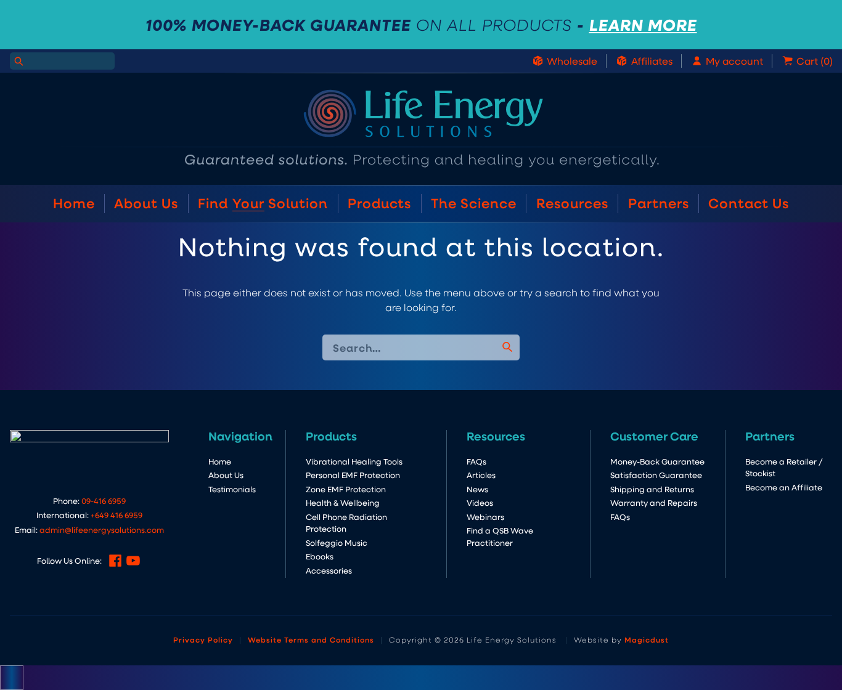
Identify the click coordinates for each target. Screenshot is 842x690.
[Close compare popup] (11, 677)
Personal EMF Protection (353, 474)
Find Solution (263, 203)
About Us (146, 203)
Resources (572, 203)
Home (74, 203)
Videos (480, 502)
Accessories (329, 570)
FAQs (476, 461)
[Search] (18, 61)
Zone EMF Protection (346, 489)
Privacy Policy (203, 639)
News (477, 489)
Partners (658, 203)
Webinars (485, 516)
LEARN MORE (643, 25)
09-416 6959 (103, 500)
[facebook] (115, 561)
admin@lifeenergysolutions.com (101, 529)
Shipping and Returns (652, 489)
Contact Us (748, 203)
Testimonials (232, 489)
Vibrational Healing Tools (354, 461)
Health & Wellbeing (343, 502)
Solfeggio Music (336, 542)
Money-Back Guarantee (657, 461)
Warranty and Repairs (653, 502)
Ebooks (319, 556)
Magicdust (646, 639)
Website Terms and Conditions (311, 639)
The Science (474, 203)
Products (379, 203)
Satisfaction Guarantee (656, 474)
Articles (481, 474)
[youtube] (133, 561)
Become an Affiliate (783, 487)
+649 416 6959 (116, 514)
